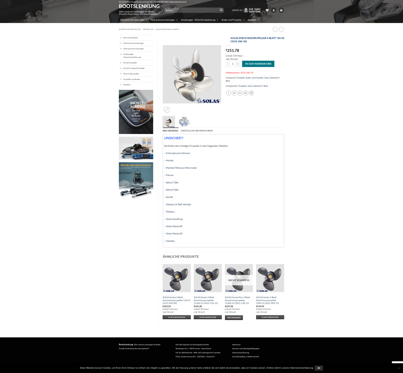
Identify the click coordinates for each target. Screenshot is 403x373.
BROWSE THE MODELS (136, 120)
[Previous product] (281, 29)
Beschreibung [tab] (171, 130)
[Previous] (168, 74)
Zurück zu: (237, 10)
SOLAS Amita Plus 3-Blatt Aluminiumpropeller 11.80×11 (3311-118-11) (237, 300)
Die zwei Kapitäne (141, 348)
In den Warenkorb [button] (176, 317)
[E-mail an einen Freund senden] (240, 93)
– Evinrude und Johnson (177, 153)
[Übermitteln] (221, 10)
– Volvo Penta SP (173, 226)
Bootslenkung (139, 6)
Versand (234, 59)
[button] (273, 10)
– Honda (168, 160)
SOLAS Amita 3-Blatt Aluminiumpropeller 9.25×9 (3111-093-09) (176, 300)
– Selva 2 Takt (171, 182)
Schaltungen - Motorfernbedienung (198, 19)
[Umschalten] (121, 38)
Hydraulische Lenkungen (163, 19)
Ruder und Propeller (232, 19)
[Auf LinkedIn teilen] (251, 93)
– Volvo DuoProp (173, 218)
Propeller (148, 29)
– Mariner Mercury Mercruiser (180, 167)
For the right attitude (136, 113)
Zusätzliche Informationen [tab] (197, 130)
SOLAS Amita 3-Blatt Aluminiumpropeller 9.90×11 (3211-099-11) (267, 300)
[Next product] (275, 29)
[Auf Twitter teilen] (234, 93)
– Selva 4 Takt (171, 189)
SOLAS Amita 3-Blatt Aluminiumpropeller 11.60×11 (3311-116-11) (206, 300)
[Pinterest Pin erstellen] (245, 93)
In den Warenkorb (258, 63)
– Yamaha (169, 240)
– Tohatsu (169, 211)
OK (319, 368)
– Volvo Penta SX (173, 233)
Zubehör (252, 19)
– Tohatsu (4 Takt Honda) (177, 204)
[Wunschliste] (267, 10)
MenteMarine (138, 105)
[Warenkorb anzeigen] (281, 10)
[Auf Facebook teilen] (228, 93)
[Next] (216, 74)
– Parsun (169, 174)
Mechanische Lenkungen (132, 19)
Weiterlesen (234, 318)
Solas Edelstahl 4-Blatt (167, 29)
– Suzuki (168, 196)
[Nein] (399, 369)
